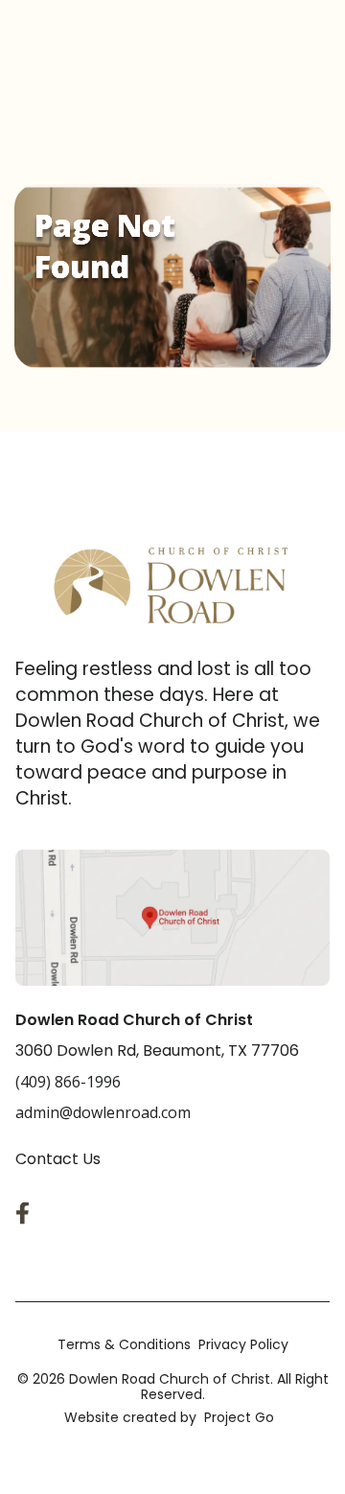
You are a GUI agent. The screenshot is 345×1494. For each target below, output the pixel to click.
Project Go (239, 1417)
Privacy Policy (243, 1344)
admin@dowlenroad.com (103, 1112)
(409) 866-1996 (68, 1081)
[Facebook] (26, 1213)
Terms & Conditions (124, 1344)
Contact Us (58, 1159)
